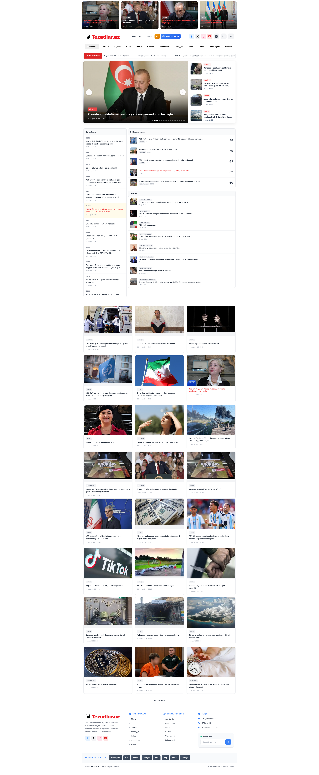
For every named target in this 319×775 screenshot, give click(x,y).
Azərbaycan (115, 758)
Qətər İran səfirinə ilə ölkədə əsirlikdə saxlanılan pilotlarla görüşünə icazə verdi (234, 56)
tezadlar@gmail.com (210, 727)
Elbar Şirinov (144, 222)
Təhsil (201, 47)
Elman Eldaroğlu (146, 245)
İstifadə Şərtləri (228, 767)
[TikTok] (203, 36)
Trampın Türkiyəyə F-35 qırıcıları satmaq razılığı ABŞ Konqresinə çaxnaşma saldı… (170, 282)
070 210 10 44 (207, 723)
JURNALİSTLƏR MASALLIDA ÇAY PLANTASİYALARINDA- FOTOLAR (164, 236)
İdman (190, 47)
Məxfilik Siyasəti (214, 767)
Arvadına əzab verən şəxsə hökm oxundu (155, 271)
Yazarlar (228, 47)
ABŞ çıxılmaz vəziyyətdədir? (149, 225)
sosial (174, 758)
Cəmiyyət (179, 47)
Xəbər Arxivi (170, 740)
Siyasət (117, 47)
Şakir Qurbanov (145, 268)
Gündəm (105, 47)
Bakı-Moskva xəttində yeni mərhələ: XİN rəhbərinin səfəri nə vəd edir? (166, 214)
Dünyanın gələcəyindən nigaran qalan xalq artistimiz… (159, 248)
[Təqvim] (216, 36)
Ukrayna (147, 758)
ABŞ (165, 758)
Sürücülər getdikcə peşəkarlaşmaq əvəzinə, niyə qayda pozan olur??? (165, 202)
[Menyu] (231, 36)
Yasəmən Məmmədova (147, 280)
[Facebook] (191, 36)
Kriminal (150, 47)
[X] (197, 36)
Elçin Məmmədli (145, 234)
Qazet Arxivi (170, 736)
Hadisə (133, 736)
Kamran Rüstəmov (146, 257)
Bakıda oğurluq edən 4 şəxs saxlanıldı (108, 56)
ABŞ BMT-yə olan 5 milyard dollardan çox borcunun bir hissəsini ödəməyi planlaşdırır (164, 56)
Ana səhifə (91, 47)
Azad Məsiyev (144, 211)
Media (128, 47)
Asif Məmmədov (145, 200)
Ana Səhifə (169, 719)
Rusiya (135, 758)
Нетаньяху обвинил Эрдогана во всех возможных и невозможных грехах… (169, 259)
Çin (126, 758)
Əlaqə (149, 36)
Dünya (139, 47)
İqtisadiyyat (164, 47)
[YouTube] (209, 36)
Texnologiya (214, 47)
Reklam (168, 732)
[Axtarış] (224, 36)
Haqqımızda (136, 36)
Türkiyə (185, 758)
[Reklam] (157, 36)
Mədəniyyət (135, 740)
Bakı (157, 758)
